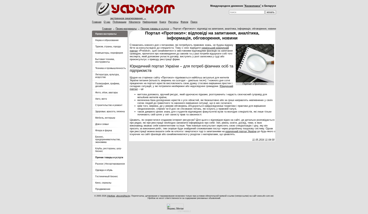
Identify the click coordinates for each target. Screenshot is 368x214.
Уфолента (134, 21)
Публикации (119, 21)
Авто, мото (101, 99)
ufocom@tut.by (123, 196)
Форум (184, 21)
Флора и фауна (103, 130)
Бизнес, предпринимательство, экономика (108, 139)
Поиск (194, 21)
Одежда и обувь (104, 170)
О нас (107, 21)
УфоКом (111, 196)
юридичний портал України (240, 131)
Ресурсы (173, 21)
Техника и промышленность (110, 68)
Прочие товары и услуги (155, 28)
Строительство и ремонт (108, 105)
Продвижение (102, 189)
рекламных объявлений (208, 198)
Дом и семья (102, 124)
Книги (162, 21)
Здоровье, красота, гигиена (110, 111)
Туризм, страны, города (108, 46)
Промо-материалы (126, 28)
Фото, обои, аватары (106, 92)
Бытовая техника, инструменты (105, 60)
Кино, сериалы (103, 182)
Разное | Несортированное (110, 163)
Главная (96, 21)
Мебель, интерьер (105, 117)
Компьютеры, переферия (109, 53)
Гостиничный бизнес (106, 176)
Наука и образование (107, 40)
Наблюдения (150, 21)
